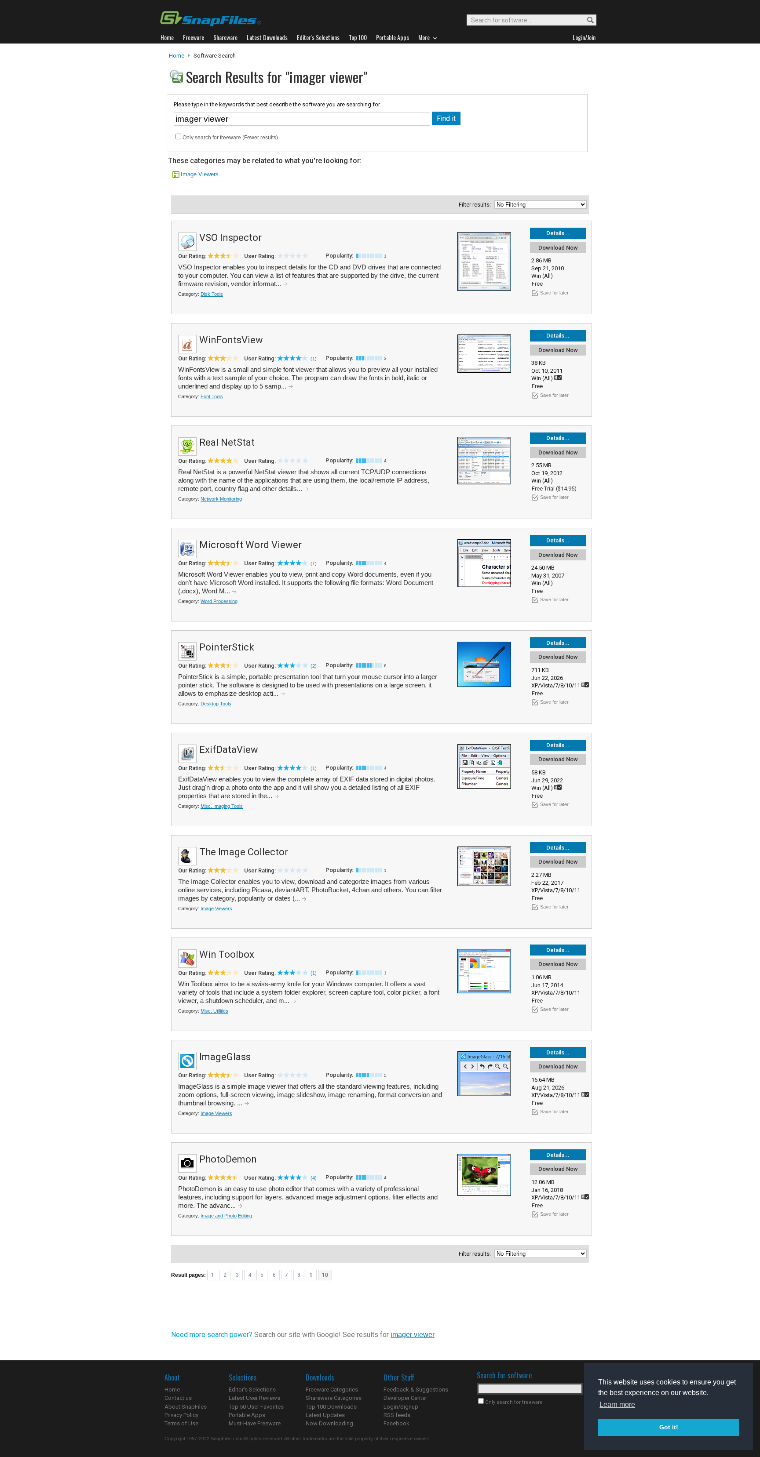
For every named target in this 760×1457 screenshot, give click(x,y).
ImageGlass (225, 1056)
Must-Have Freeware (255, 1423)
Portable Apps (247, 1415)
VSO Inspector (230, 237)
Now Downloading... (331, 1423)
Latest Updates (325, 1415)
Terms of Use (181, 1423)
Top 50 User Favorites (256, 1406)
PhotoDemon (228, 1159)
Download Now (558, 247)
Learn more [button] (617, 1404)
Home (176, 55)
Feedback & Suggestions (416, 1389)
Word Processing (219, 601)
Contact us (178, 1398)
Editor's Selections (252, 1389)
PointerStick (226, 647)
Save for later (554, 292)
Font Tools (212, 396)
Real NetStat (227, 442)
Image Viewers (200, 174)
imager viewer (413, 1334)
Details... (558, 233)
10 (325, 1275)
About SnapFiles (185, 1406)
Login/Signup (401, 1406)
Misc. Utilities (214, 1011)
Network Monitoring (221, 498)
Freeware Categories (332, 1389)
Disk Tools (212, 294)
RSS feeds (397, 1415)
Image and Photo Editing (226, 1215)
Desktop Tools (216, 703)
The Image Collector (243, 852)
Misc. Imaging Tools (222, 806)
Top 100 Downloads (331, 1406)
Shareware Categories (334, 1398)
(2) (314, 666)
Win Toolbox (226, 954)
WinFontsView (231, 339)
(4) (314, 1178)
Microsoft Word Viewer (250, 544)
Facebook (396, 1423)
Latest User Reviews (254, 1398)
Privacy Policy (181, 1415)
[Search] (586, 20)
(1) (314, 358)
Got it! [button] (668, 1427)
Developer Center (405, 1398)
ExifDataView (228, 749)
